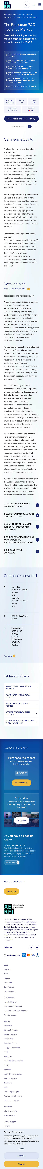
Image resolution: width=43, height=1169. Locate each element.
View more (8, 656)
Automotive (8, 1026)
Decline (21, 1149)
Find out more (10, 863)
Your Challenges (10, 1015)
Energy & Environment (12, 1048)
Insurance (21, 14)
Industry (7, 1065)
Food (6, 1052)
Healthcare (8, 1056)
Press (6, 974)
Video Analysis (9, 1115)
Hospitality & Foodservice (13, 1061)
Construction (8, 1039)
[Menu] (39, 4)
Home (6, 14)
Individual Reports (10, 1002)
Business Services (10, 1034)
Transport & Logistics (11, 1100)
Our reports (13, 14)
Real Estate (8, 1083)
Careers (7, 978)
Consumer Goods (10, 1043)
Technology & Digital (11, 1092)
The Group (8, 969)
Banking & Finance (11, 1030)
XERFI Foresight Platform (13, 1006)
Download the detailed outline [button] (15, 289)
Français (7, 1126)
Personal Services (10, 1078)
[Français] (29, 110)
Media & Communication (13, 1074)
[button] (30, 126)
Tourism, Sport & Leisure (13, 1096)
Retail (6, 1087)
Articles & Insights (10, 1111)
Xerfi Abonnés (9, 987)
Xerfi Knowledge (10, 991)
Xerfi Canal (8, 983)
